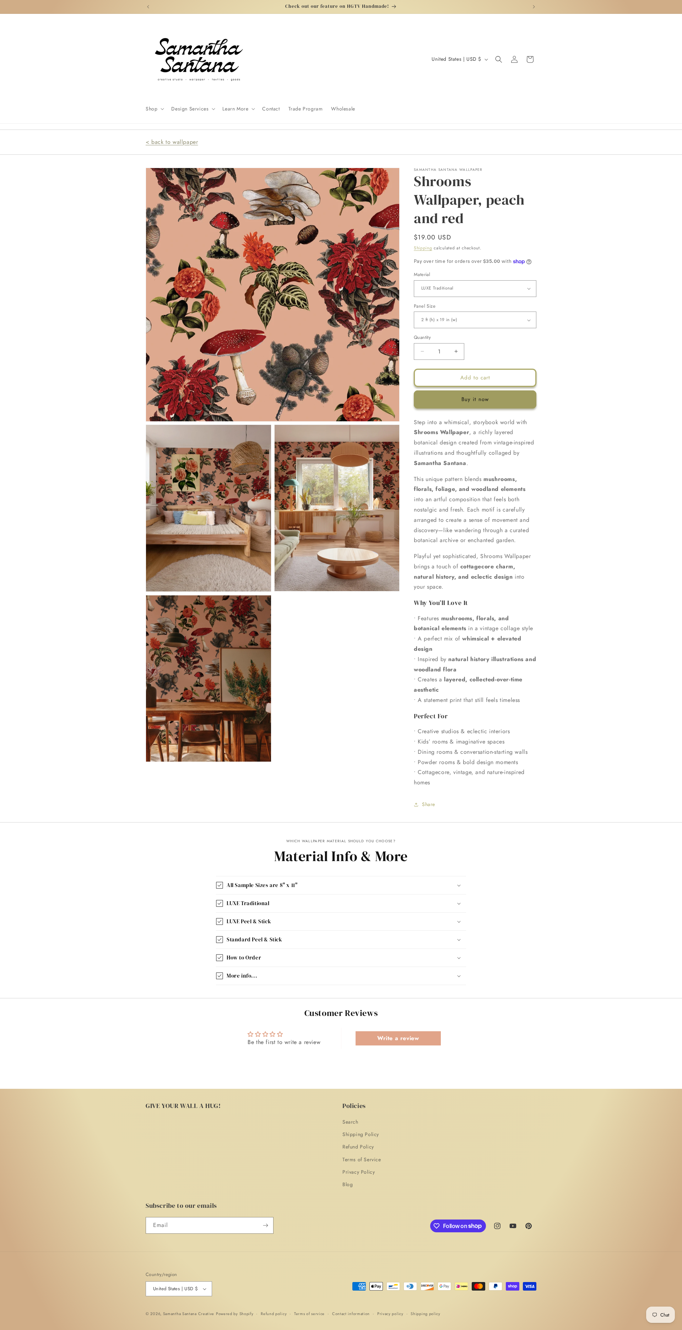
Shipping (423, 248)
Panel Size (424, 306)
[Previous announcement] (148, 6)
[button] (154, 108)
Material (422, 274)
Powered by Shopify (235, 1314)
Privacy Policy (358, 1171)
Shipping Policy (360, 1134)
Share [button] (428, 804)
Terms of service (309, 1314)
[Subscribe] (265, 1225)
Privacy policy (390, 1314)
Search (350, 1121)
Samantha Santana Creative (189, 1314)
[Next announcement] (534, 6)
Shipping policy (425, 1314)
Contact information (351, 1314)
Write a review (398, 1038)
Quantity (422, 337)
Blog (347, 1184)
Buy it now (475, 399)
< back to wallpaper (172, 142)
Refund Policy (358, 1146)
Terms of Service (361, 1159)
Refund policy (274, 1314)
